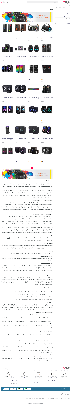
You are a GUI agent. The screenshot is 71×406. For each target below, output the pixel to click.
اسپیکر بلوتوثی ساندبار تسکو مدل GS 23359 (34, 98)
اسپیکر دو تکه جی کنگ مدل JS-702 (8, 117)
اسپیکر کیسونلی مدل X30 (9, 35)
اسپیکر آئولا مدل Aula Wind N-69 (34, 56)
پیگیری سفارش (52, 5)
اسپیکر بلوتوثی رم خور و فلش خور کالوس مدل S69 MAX (46, 36)
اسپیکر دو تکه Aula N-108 (9, 158)
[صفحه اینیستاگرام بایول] (14, 383)
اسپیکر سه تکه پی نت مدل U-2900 (34, 158)
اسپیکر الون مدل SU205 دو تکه (35, 117)
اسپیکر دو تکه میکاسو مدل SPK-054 (8, 76)
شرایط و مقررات (51, 380)
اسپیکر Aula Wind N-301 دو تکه (48, 97)
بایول (53, 382)
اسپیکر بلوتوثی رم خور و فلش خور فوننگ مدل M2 (33, 36)
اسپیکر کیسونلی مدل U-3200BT (21, 56)
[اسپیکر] (52, 368)
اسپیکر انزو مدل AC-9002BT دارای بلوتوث (46, 76)
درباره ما (67, 380)
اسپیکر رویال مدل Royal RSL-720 (8, 97)
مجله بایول (46, 5)
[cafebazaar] (20, 389)
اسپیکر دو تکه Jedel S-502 (48, 117)
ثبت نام (5, 2)
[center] (57, 2)
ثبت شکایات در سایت (33, 380)
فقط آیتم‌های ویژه (67, 23)
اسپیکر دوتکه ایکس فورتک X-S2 (34, 76)
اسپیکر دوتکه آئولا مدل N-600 (22, 76)
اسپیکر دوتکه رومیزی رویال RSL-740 (21, 117)
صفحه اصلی (68, 7)
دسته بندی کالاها (66, 5)
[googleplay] (27, 389)
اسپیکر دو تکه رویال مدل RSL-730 (21, 97)
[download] (13, 389)
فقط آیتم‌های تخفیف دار (67, 21)
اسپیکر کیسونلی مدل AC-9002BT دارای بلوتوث (47, 57)
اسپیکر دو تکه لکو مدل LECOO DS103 (47, 158)
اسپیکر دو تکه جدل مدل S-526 (22, 158)
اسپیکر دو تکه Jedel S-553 (35, 138)
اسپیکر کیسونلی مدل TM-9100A (8, 56)
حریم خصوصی (34, 382)
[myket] (6, 389)
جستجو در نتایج (67, 16)
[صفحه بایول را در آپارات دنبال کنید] (16, 384)
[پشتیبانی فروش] (11, 383)
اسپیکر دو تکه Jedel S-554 (22, 138)
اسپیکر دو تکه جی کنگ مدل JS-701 (47, 138)
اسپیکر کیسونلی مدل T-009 (22, 35)
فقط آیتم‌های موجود (63, 18)
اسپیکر (56, 7)
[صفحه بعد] (21, 168)
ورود (7, 2)
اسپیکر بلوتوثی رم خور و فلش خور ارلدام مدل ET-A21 (7, 139)
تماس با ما (59, 5)
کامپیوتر (59, 7)
